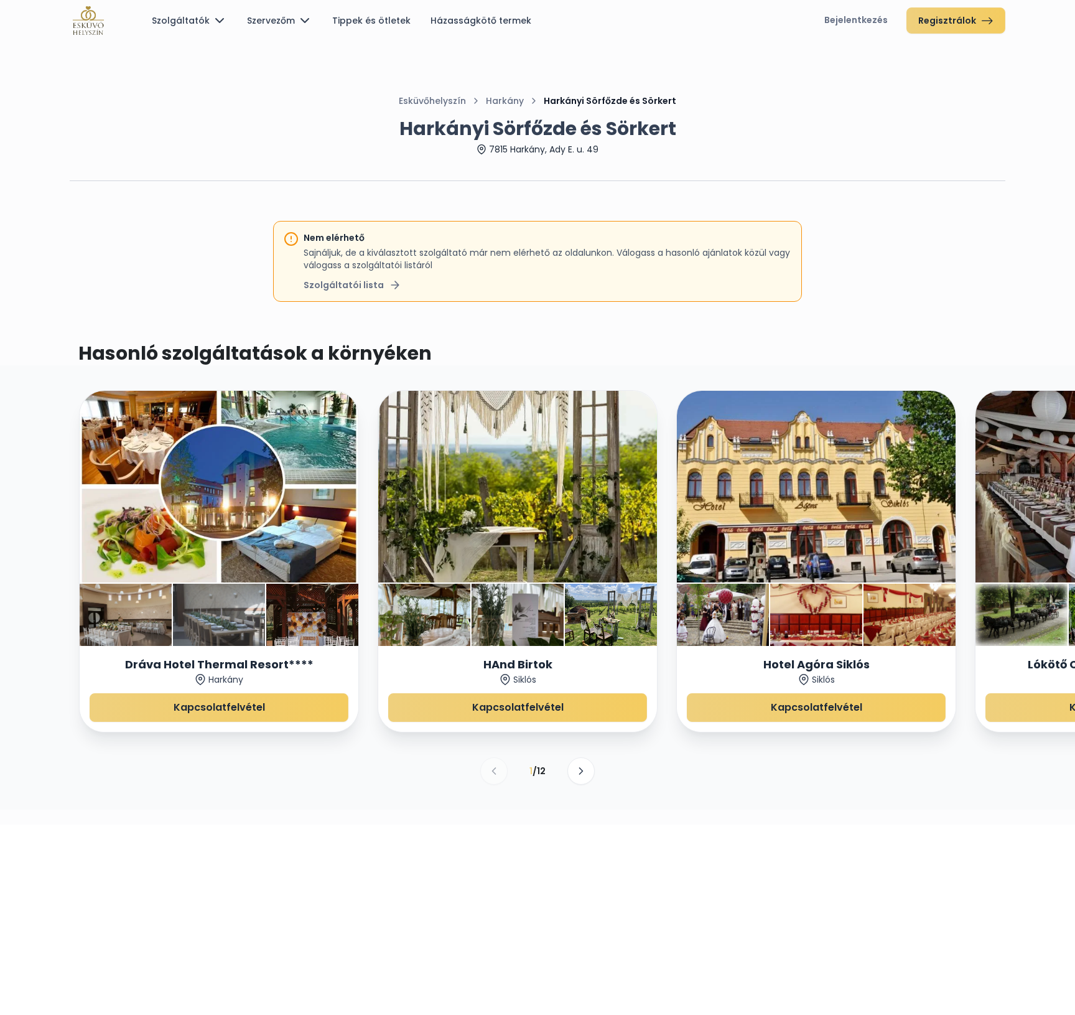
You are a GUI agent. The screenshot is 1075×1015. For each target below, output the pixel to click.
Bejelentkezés (856, 20)
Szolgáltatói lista (344, 285)
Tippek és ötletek (371, 20)
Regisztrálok (947, 20)
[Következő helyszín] (581, 771)
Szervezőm (271, 20)
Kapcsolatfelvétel (219, 707)
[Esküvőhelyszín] (88, 20)
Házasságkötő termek (480, 20)
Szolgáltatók (181, 20)
